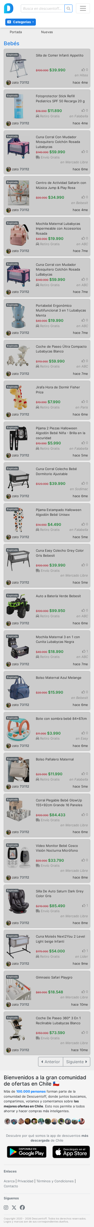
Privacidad (25, 1181)
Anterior (51, 1061)
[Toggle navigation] (83, 8)
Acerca (9, 1181)
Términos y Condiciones (55, 1181)
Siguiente (75, 1061)
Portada (16, 32)
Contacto (11, 1186)
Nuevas (47, 32)
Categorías (22, 22)
